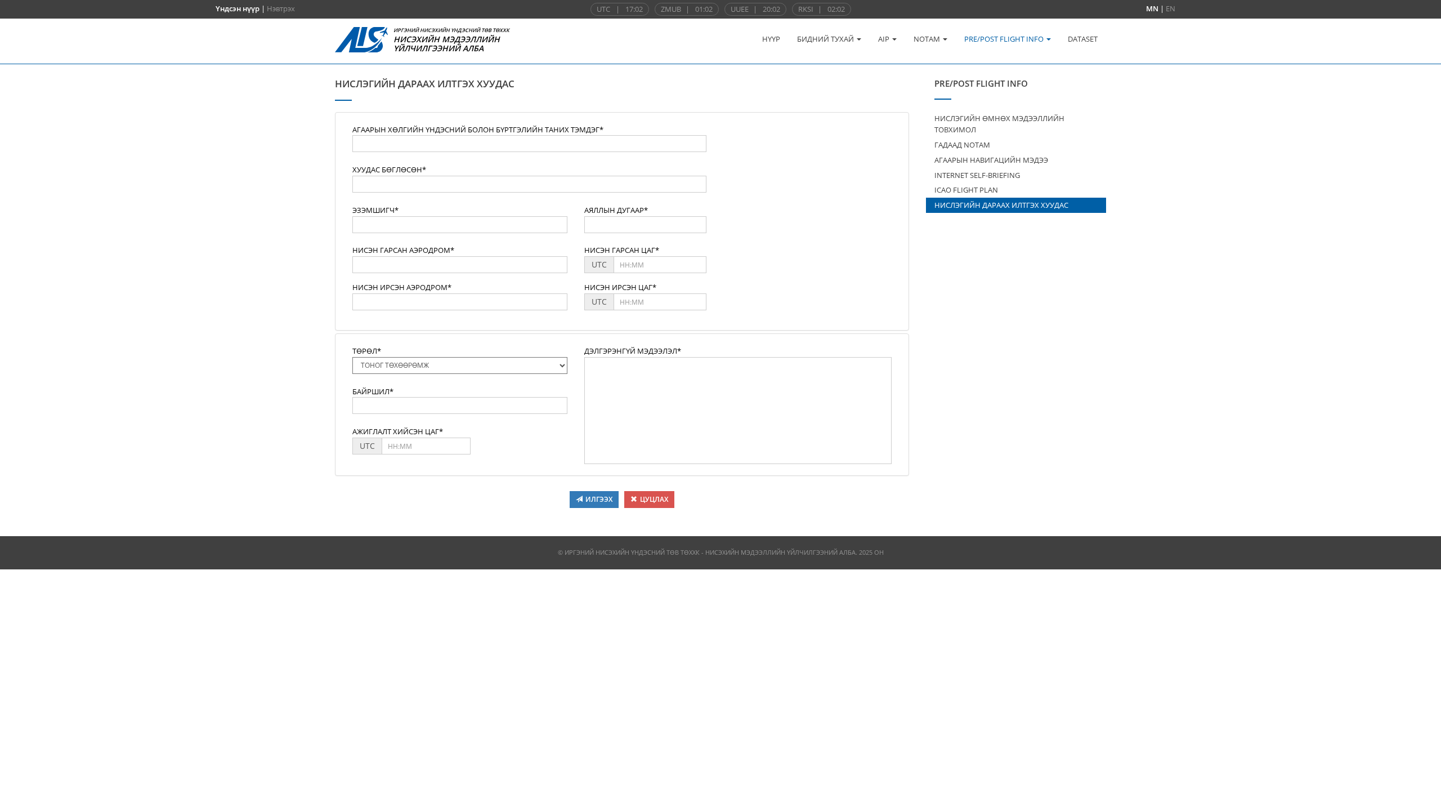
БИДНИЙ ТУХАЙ (826, 39)
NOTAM (928, 39)
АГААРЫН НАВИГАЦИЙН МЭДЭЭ (991, 160)
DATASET (1083, 39)
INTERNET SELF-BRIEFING (977, 175)
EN (1170, 8)
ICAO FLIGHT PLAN (966, 190)
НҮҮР (771, 39)
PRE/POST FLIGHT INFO (1004, 39)
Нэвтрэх (281, 8)
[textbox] (529, 143)
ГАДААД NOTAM (962, 145)
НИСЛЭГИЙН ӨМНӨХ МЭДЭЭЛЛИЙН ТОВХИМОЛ (999, 124)
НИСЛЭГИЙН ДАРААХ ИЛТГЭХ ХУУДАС (1001, 205)
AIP (884, 39)
